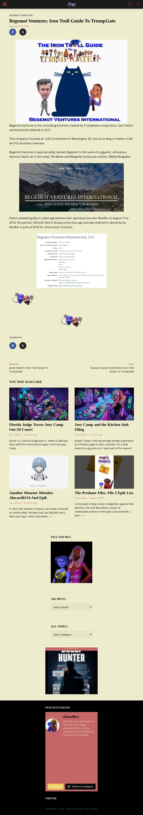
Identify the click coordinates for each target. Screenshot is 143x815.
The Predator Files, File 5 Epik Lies (104, 493)
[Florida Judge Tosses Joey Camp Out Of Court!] (39, 404)
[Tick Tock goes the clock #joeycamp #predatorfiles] (78, 761)
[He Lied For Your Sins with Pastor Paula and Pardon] (51, 761)
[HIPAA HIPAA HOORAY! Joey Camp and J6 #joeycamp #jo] (92, 761)
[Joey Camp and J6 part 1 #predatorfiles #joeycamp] (51, 769)
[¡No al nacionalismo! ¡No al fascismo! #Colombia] (92, 744)
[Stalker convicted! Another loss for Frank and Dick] (92, 769)
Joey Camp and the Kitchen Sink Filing (102, 427)
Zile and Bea (15, 434)
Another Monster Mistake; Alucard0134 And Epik (31, 495)
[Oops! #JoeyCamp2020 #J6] (78, 752)
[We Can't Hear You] (92, 777)
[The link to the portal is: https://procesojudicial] (65, 769)
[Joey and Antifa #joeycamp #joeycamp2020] (65, 752)
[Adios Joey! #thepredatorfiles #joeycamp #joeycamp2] (51, 752)
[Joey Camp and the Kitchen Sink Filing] (104, 404)
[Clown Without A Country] (92, 752)
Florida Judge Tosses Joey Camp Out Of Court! (36, 427)
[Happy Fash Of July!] (78, 744)
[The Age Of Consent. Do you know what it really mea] (51, 744)
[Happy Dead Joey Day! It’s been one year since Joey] (65, 761)
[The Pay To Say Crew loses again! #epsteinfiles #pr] (65, 777)
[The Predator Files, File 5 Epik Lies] (104, 472)
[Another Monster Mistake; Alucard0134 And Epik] (39, 472)
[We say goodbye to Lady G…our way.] (65, 744)
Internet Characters (21, 15)
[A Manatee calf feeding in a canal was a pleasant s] (78, 777)
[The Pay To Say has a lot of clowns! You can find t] (78, 769)
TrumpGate (15, 337)
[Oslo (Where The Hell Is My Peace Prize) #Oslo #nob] (51, 777)
